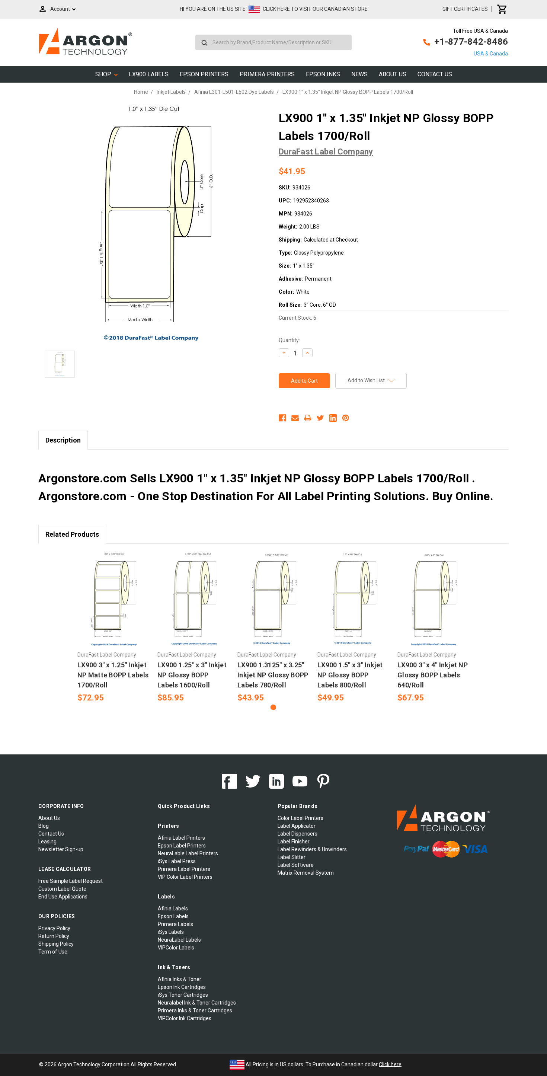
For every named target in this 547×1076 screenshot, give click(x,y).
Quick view (113, 593)
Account (60, 9)
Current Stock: (297, 318)
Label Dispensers (297, 834)
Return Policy (53, 936)
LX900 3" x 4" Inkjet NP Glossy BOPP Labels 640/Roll (432, 675)
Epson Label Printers (182, 846)
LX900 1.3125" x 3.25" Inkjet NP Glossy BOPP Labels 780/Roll (272, 675)
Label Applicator (297, 826)
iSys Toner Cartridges (183, 995)
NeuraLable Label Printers (188, 853)
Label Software (296, 865)
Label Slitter (292, 857)
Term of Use (52, 952)
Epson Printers (204, 74)
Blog (43, 826)
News (359, 74)
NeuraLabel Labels (179, 940)
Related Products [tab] (72, 534)
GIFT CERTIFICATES (465, 9)
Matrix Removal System (306, 873)
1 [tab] (273, 707)
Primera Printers (267, 74)
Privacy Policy (54, 928)
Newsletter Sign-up (60, 849)
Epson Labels (173, 916)
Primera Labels (175, 924)
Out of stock (273, 606)
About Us (392, 74)
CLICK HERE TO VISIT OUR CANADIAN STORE (315, 9)
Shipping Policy (56, 944)
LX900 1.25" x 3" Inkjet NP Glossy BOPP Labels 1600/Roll (192, 675)
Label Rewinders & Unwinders (312, 849)
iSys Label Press (177, 861)
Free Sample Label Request (70, 881)
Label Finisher (294, 841)
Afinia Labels (173, 908)
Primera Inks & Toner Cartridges (195, 1010)
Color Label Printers (300, 818)
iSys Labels (171, 932)
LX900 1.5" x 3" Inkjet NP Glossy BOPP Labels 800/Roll (350, 675)
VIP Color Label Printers (185, 877)
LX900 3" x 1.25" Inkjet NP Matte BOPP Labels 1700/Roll (112, 675)
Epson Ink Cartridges (182, 987)
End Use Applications (62, 897)
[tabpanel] (114, 628)
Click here (390, 1064)
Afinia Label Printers (181, 838)
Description (63, 440)
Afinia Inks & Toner (179, 979)
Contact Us (435, 74)
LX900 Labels (149, 74)
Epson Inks (323, 74)
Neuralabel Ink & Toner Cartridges (197, 1003)
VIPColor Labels (176, 948)
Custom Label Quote (62, 889)
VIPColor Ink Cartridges (184, 1018)
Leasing (47, 841)
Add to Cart (113, 606)
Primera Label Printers (184, 869)
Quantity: (289, 340)
